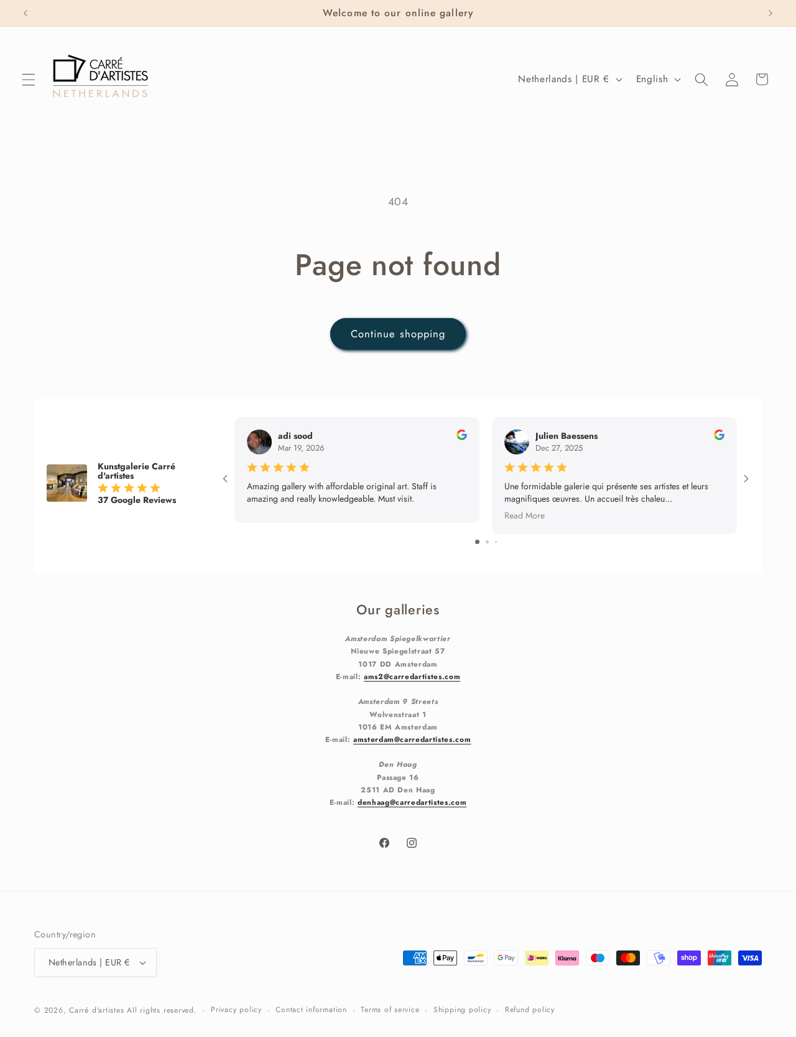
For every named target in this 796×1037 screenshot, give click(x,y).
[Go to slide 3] (496, 541)
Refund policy (530, 1009)
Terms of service (390, 1009)
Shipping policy (462, 1009)
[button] (29, 79)
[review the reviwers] (461, 437)
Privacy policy (236, 1009)
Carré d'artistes (96, 1010)
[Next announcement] (770, 13)
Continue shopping (398, 333)
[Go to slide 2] (487, 541)
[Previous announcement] (25, 13)
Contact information (311, 1009)
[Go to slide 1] (477, 541)
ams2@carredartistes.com (412, 675)
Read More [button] (524, 515)
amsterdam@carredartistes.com (412, 738)
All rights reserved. (162, 1010)
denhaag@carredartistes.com (412, 802)
